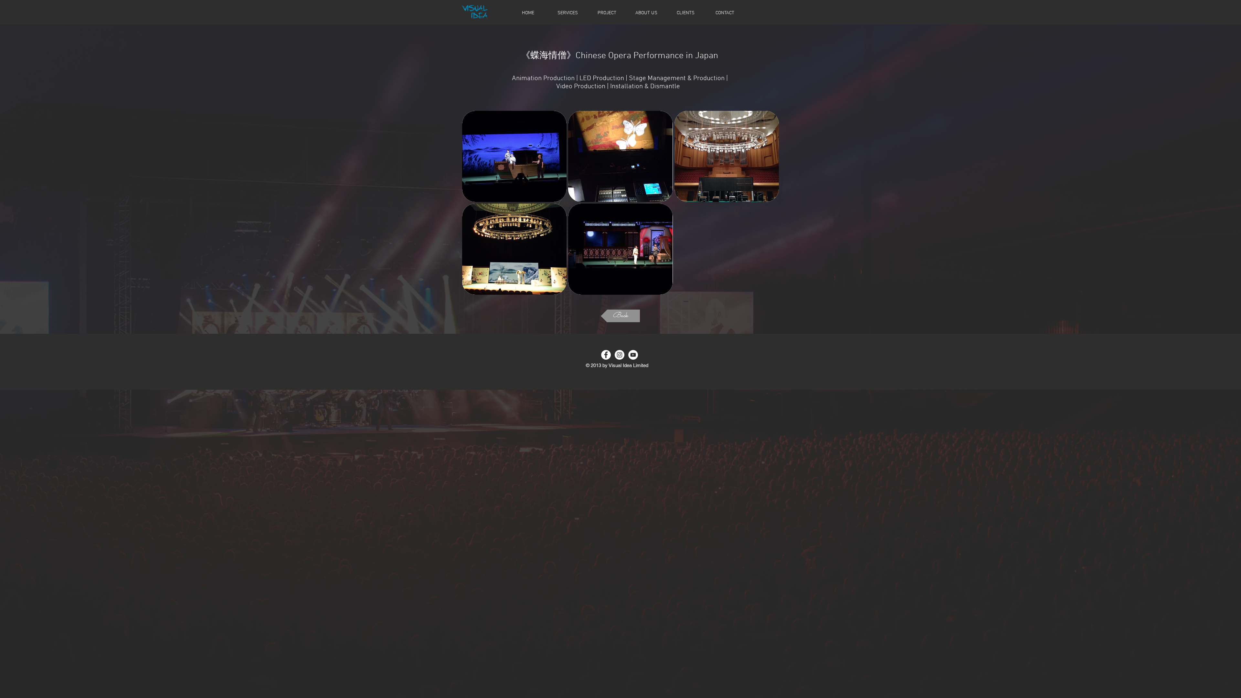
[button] (514, 156)
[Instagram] (619, 355)
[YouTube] (633, 355)
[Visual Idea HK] (606, 355)
